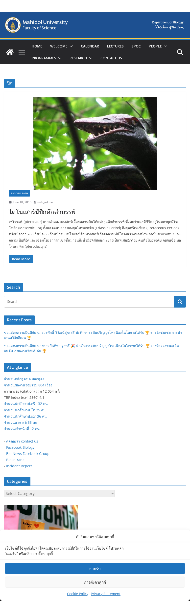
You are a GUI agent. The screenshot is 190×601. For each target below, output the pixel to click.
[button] (70, 46)
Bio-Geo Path (19, 193)
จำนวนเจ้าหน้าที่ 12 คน (22, 428)
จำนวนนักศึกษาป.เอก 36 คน (25, 416)
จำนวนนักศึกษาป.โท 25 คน (25, 410)
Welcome (59, 46)
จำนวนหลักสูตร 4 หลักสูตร (24, 379)
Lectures (115, 46)
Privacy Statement (105, 593)
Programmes (44, 58)
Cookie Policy (77, 593)
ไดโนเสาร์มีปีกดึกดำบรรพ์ (42, 212)
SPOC (136, 46)
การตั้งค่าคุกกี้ (95, 582)
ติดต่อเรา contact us (22, 441)
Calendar (90, 46)
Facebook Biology (20, 447)
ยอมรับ (95, 568)
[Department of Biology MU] (10, 52)
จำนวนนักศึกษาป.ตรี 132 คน (26, 403)
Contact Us (111, 58)
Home (37, 46)
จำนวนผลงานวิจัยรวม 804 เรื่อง (28, 385)
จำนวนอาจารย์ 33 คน (20, 422)
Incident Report (19, 466)
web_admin (45, 202)
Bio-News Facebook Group (27, 453)
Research (78, 58)
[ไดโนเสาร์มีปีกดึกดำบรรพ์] (95, 143)
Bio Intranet (16, 459)
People (155, 46)
